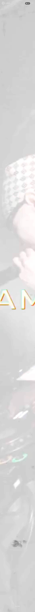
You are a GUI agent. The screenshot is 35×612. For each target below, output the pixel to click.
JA (28, 3)
